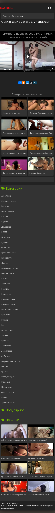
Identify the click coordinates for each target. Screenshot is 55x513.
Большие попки (8, 299)
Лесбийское (6, 351)
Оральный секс (8, 392)
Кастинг (5, 216)
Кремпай (5, 340)
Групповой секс (8, 252)
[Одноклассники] (23, 82)
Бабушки (5, 289)
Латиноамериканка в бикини (41, 133)
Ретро (4, 278)
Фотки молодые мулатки (14, 173)
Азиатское (6, 196)
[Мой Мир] (27, 82)
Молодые (5, 382)
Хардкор (5, 206)
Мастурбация (7, 376)
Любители (6, 356)
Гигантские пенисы (10, 309)
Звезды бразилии (37, 173)
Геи (3, 325)
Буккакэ (4, 320)
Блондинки (6, 294)
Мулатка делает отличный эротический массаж (14, 153)
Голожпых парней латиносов (41, 153)
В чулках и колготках (11, 361)
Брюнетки (5, 314)
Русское (5, 242)
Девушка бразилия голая (41, 113)
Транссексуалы (8, 402)
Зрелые (4, 371)
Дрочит (4, 263)
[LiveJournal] (35, 82)
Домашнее (6, 227)
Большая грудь (8, 304)
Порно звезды (7, 211)
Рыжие (4, 397)
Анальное (5, 283)
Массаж (5, 366)
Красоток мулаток (11, 113)
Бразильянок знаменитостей (14, 133)
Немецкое (5, 237)
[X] (31, 82)
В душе (4, 221)
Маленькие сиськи (9, 268)
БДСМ (4, 232)
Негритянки (6, 387)
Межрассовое (7, 273)
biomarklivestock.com (6, 8)
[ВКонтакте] (20, 82)
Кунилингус (6, 258)
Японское (5, 247)
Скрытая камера (8, 201)
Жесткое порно (8, 330)
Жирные (4, 335)
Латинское (6, 345)
